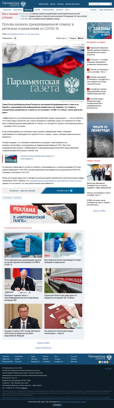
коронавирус (7, 197)
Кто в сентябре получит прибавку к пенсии (40, 19)
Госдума (93, 10)
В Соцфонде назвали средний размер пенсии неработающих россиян (49, 14)
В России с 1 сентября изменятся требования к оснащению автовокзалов (97, 62)
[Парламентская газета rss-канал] (100, 362)
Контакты (74, 356)
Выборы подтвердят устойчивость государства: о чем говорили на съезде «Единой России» (98, 80)
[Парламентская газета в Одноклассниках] (107, 362)
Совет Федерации (106, 10)
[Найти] (110, 4)
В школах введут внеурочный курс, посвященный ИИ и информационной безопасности (95, 103)
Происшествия (48, 10)
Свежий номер (43, 4)
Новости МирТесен (43, 348)
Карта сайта (108, 368)
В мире (37, 10)
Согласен (57, 405)
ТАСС (82, 44)
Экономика (17, 10)
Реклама (73, 359)
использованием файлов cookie (74, 402)
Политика (7, 10)
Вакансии (74, 361)
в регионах (17, 197)
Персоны (34, 359)
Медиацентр (35, 361)
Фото (56, 356)
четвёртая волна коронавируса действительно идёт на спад (55, 181)
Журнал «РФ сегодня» (72, 4)
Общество (28, 10)
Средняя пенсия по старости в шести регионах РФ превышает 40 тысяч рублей (54, 16)
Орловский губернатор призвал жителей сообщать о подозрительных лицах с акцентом (98, 51)
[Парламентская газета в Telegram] (105, 362)
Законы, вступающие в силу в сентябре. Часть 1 (97, 70)
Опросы (45, 356)
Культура (59, 10)
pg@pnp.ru (24, 388)
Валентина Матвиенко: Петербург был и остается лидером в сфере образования (99, 185)
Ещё (66, 10)
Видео (33, 356)
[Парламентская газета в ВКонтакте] (102, 362)
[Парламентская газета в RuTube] (110, 362)
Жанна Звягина (11, 44)
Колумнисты (59, 361)
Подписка (60, 4)
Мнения (45, 359)
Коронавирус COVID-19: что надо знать (23, 34)
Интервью (46, 361)
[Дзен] (80, 38)
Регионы (57, 359)
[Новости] (72, 38)
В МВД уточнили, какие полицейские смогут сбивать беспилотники (98, 202)
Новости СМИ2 (43, 343)
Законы (52, 4)
